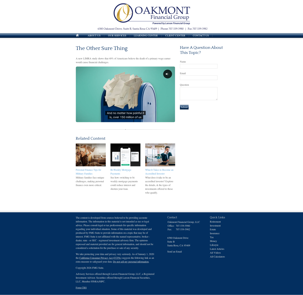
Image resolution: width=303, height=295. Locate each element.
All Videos (215, 252)
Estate (213, 229)
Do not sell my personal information (131, 261)
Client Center (175, 35)
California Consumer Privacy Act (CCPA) (100, 257)
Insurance (215, 233)
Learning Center (146, 35)
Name (183, 61)
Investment (215, 225)
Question (184, 84)
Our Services (117, 35)
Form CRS (81, 287)
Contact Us (201, 35)
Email (183, 73)
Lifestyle (214, 244)
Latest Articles (217, 248)
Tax (212, 237)
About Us (94, 35)
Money (213, 241)
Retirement (215, 221)
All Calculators (217, 256)
